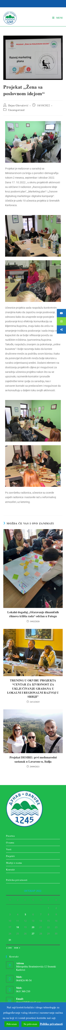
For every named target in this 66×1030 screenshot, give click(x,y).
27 (33, 933)
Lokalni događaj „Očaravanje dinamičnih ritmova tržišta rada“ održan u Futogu (33, 614)
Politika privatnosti (16, 880)
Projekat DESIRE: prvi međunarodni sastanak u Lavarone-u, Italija (33, 759)
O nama (10, 842)
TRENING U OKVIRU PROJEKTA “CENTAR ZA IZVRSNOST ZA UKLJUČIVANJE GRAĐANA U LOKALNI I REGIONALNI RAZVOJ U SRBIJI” (33, 688)
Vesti (9, 849)
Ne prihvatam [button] (30, 1024)
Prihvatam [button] (12, 1024)
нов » (17, 947)
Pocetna (10, 835)
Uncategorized (16, 110)
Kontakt (10, 869)
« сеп (9, 947)
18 (17, 927)
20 (33, 927)
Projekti (10, 856)
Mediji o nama (14, 862)
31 (10, 940)
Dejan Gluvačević (18, 105)
